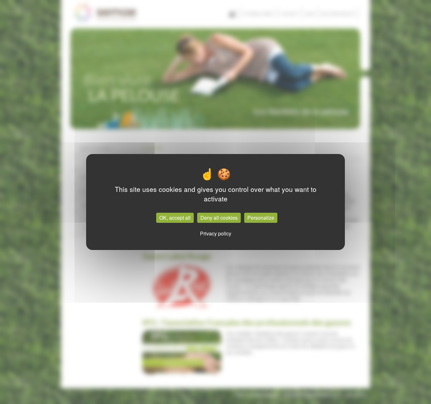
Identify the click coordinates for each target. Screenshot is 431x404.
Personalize (260, 217)
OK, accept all (175, 217)
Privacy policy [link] (215, 233)
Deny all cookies (219, 217)
